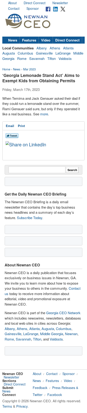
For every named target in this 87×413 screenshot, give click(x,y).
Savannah (37, 58)
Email (10, 126)
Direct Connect (34, 2)
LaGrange (63, 53)
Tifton (51, 58)
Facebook (54, 394)
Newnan (71, 333)
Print (21, 126)
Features (29, 40)
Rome (21, 58)
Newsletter (60, 2)
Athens (55, 47)
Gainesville (44, 53)
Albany (41, 47)
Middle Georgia (51, 333)
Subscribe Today (29, 217)
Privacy (22, 406)
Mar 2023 (29, 69)
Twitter (37, 394)
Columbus (25, 53)
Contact (13, 8)
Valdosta (64, 58)
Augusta (8, 53)
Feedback (40, 387)
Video (45, 40)
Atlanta (68, 47)
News (12, 40)
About (12, 2)
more (44, 113)
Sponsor (32, 8)
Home (6, 69)
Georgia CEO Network (63, 312)
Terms (7, 406)
